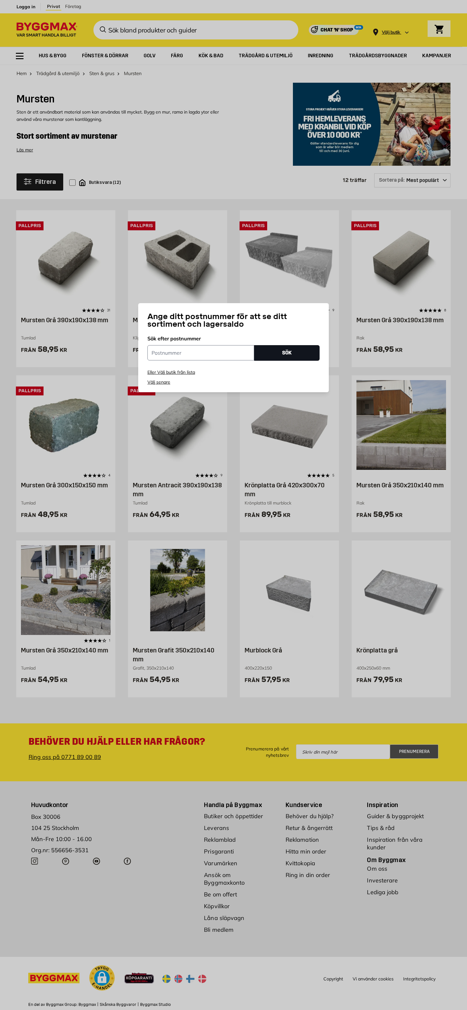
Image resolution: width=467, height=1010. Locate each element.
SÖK (287, 353)
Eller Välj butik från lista (171, 372)
